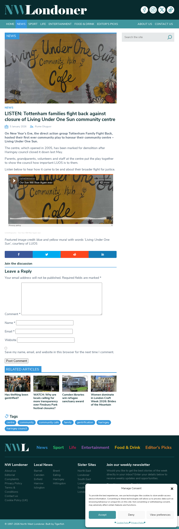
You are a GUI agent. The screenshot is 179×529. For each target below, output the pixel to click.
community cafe (49, 422)
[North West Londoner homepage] (46, 10)
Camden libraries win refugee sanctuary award (73, 398)
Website (10, 340)
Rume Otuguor (43, 126)
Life (43, 24)
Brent (56, 471)
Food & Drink (84, 24)
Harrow (38, 483)
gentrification (85, 422)
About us (145, 24)
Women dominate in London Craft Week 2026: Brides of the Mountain (103, 400)
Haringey (58, 479)
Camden (39, 475)
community (27, 422)
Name (10, 323)
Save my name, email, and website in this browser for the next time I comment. (59, 352)
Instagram (153, 10)
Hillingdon (59, 483)
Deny (131, 515)
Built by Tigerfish (55, 524)
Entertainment (60, 24)
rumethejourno (10, 233)
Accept (102, 515)
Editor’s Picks (158, 447)
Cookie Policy (123, 522)
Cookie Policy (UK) (16, 500)
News (21, 24)
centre (10, 422)
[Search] (169, 37)
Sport (33, 24)
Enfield (38, 479)
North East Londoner (84, 473)
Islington (39, 488)
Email (10, 331)
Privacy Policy (137, 522)
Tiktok (170, 10)
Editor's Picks (107, 24)
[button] (172, 488)
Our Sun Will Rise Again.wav (29, 233)
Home (10, 24)
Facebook (144, 10)
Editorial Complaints (12, 477)
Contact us (164, 24)
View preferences (160, 515)
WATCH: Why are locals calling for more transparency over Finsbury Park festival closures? (45, 401)
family (67, 422)
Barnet (38, 471)
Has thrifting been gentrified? (16, 396)
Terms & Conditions (11, 490)
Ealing (56, 475)
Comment (12, 314)
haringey (103, 422)
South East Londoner (84, 481)
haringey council (17, 428)
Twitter (162, 10)
